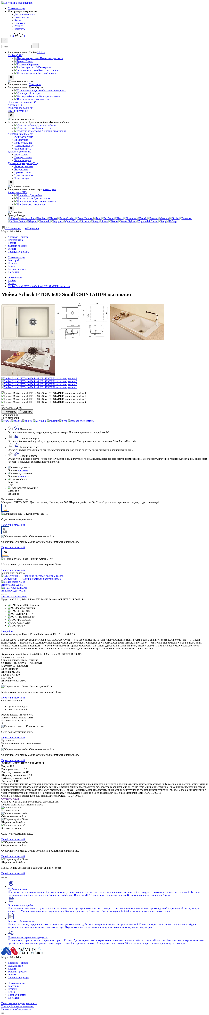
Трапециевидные (23, 145)
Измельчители (18, 110)
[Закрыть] (4, 40)
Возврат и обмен (17, 269)
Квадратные (21, 139)
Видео (11, 266)
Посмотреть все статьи (14, 596)
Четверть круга (22, 148)
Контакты (19, 28)
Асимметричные (23, 136)
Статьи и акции (16, 8)
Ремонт (18, 26)
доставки (23, 470)
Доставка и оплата (24, 14)
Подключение (22, 17)
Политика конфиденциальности (19, 1003)
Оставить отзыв (10, 798)
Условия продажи (17, 245)
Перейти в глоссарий (13, 524)
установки (23, 476)
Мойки (41, 52)
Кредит (18, 20)
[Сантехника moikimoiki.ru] (16, 2)
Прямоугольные (23, 142)
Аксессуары (49, 189)
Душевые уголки (19, 151)
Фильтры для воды (20, 107)
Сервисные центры (18, 251)
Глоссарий (13, 260)
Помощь (12, 263)
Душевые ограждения (23, 163)
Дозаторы (16, 105)
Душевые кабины (20, 133)
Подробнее (7, 631)
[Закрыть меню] (11, 77)
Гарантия (19, 23)
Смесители (35, 84)
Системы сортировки (22, 102)
